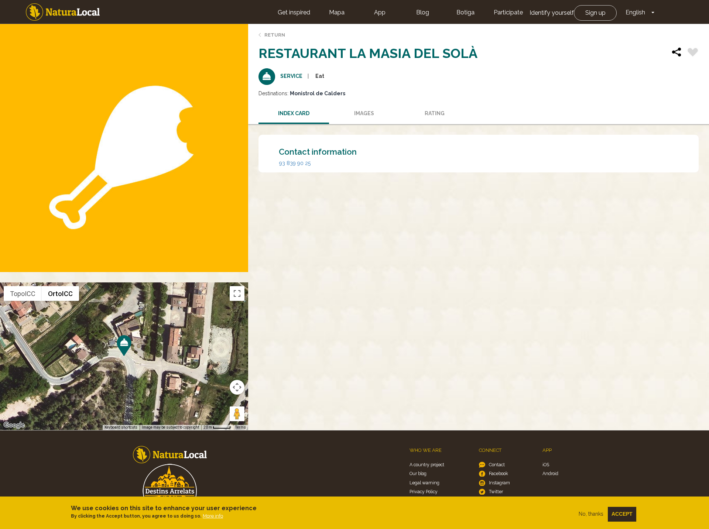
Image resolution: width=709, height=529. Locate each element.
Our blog (418, 473)
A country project (427, 464)
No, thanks (591, 514)
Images (364, 113)
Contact (497, 464)
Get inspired (294, 12)
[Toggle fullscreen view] (237, 293)
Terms (240, 427)
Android (550, 473)
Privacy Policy (424, 491)
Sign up (595, 12)
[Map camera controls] (237, 387)
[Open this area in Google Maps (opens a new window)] (14, 425)
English (635, 12)
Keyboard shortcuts (121, 427)
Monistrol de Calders (317, 93)
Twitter (496, 491)
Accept (622, 514)
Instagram (499, 482)
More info (213, 516)
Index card (293, 113)
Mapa (337, 12)
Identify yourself (552, 12)
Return (274, 35)
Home (63, 12)
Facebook (498, 473)
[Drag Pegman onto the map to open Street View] (237, 413)
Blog (422, 12)
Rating (435, 113)
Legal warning (424, 482)
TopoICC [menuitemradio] (22, 294)
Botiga (465, 12)
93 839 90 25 (295, 163)
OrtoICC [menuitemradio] (60, 294)
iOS (545, 464)
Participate (508, 12)
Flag (693, 53)
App (380, 12)
